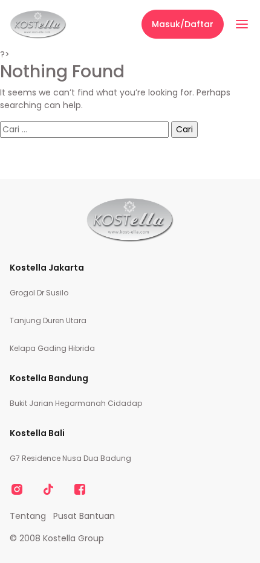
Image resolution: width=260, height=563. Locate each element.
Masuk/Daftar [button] (182, 24)
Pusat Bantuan (84, 516)
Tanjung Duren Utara (48, 320)
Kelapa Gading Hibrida (52, 348)
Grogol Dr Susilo (39, 293)
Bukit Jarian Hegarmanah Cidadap (76, 403)
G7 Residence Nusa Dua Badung (70, 458)
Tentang (28, 516)
